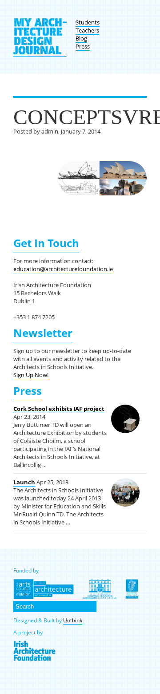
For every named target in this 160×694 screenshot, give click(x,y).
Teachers (87, 30)
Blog (81, 38)
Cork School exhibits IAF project (58, 409)
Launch (24, 482)
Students (88, 22)
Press (83, 46)
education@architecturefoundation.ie (63, 269)
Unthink (72, 620)
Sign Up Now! (30, 375)
